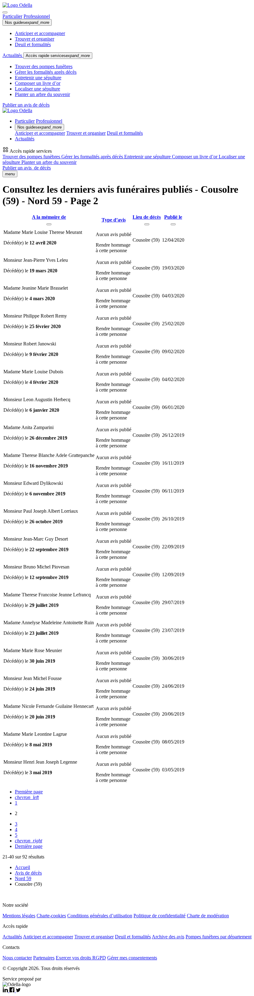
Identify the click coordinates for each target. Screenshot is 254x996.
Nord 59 (23, 878)
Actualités (12, 55)
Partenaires (44, 957)
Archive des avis (168, 936)
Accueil (22, 867)
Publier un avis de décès (26, 104)
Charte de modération (208, 915)
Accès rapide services (58, 55)
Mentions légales (18, 915)
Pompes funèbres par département (219, 936)
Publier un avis (26, 167)
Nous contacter (17, 957)
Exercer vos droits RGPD (81, 957)
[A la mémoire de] (48, 224)
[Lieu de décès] (146, 224)
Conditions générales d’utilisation (99, 915)
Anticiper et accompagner (40, 33)
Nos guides (27, 22)
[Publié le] (173, 224)
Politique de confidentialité (160, 915)
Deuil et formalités (33, 44)
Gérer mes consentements (132, 957)
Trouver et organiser (34, 39)
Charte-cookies (51, 915)
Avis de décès (28, 872)
